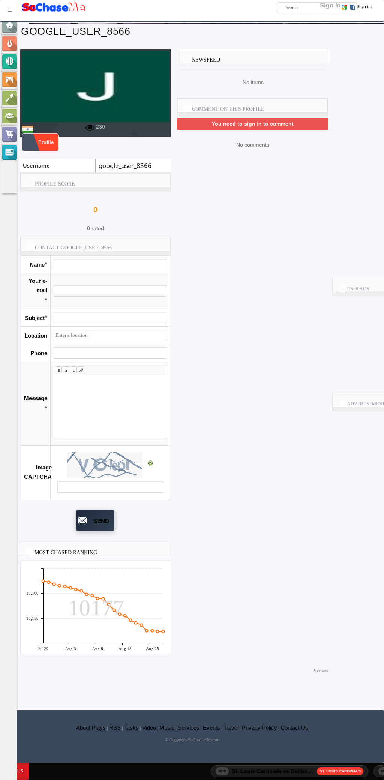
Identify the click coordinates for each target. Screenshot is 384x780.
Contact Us (294, 727)
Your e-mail (37, 285)
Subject (35, 318)
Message (35, 398)
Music (166, 727)
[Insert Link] (81, 369)
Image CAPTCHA (38, 472)
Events (211, 727)
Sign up (364, 6)
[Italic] (66, 369)
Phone (38, 353)
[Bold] (58, 369)
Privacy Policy (259, 727)
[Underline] (73, 369)
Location (35, 335)
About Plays (91, 727)
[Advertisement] (174, 686)
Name (37, 264)
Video (149, 727)
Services (189, 727)
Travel (231, 727)
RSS (115, 727)
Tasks (131, 727)
